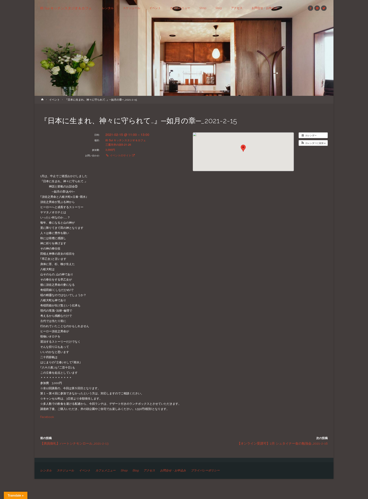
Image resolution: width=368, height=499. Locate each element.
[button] (313, 143)
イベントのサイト (120, 155)
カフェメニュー (105, 470)
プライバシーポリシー (205, 470)
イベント (54, 99)
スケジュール (65, 470)
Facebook (47, 417)
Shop (124, 470)
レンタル (46, 470)
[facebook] (310, 8)
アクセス (149, 470)
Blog (135, 470)
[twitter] (324, 8)
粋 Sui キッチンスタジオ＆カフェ (66, 8)
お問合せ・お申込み (173, 470)
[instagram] (317, 8)
